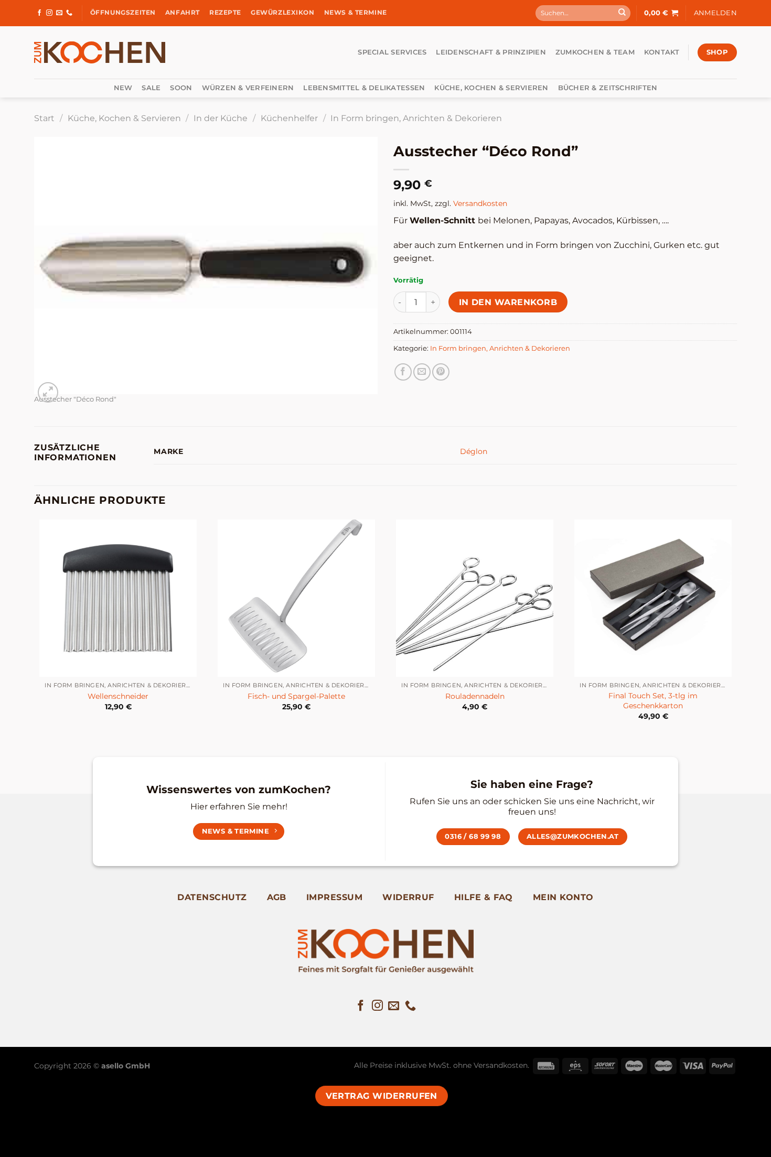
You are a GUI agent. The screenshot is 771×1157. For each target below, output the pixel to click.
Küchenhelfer (289, 118)
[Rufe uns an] (69, 13)
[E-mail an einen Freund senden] (422, 372)
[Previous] (34, 629)
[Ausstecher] (206, 265)
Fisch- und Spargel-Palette (296, 696)
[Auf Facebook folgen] (39, 13)
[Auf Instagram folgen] (49, 13)
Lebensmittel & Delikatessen (364, 88)
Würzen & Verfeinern (248, 88)
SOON (181, 88)
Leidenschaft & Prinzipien (490, 52)
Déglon (473, 451)
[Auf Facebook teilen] (403, 372)
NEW (123, 88)
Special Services (392, 52)
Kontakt (662, 52)
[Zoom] (48, 392)
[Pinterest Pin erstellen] (440, 372)
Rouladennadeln (475, 696)
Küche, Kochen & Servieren (491, 88)
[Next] (736, 629)
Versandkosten (480, 203)
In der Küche (221, 118)
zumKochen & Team (595, 52)
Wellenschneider (118, 696)
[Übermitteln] (622, 13)
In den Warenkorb (508, 302)
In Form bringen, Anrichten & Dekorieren (416, 118)
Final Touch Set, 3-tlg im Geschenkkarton (653, 700)
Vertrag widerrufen (381, 1096)
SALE (151, 88)
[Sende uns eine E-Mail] (59, 13)
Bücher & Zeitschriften (608, 88)
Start (44, 118)
